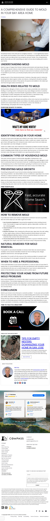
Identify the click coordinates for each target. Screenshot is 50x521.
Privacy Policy (33, 482)
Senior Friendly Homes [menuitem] (7, 468)
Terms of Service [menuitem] (34, 516)
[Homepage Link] (7, 2)
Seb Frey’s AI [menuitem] (5, 469)
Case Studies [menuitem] (5, 448)
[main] (25, 195)
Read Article (26, 357)
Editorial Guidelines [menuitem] (44, 516)
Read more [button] (8, 411)
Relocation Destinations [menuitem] (7, 464)
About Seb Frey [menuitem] (5, 447)
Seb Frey (4, 16)
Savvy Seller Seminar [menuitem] (6, 456)
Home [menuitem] (3, 445)
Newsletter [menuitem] (4, 453)
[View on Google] (6, 403)
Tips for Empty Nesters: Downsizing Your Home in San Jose (33, 343)
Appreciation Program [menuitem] (7, 455)
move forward (24, 378)
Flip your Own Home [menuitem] (6, 458)
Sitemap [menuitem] (20, 516)
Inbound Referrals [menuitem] (6, 466)
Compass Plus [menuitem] (5, 461)
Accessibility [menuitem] (26, 516)
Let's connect (25, 430)
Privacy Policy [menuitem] (14, 516)
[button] (4, 409)
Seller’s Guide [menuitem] (5, 451)
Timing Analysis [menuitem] (5, 460)
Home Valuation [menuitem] (5, 450)
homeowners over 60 (38, 370)
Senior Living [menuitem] (4, 463)
